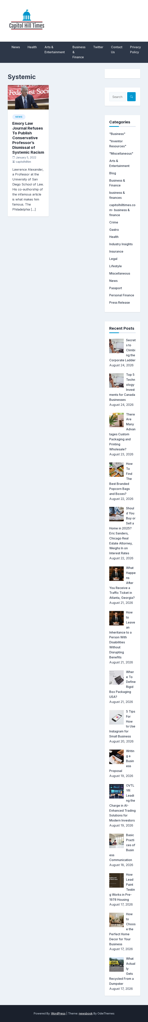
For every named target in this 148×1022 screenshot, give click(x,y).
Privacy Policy (135, 49)
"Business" (117, 134)
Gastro (114, 230)
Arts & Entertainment (55, 49)
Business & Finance (78, 52)
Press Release (119, 302)
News (16, 47)
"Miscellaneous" (121, 153)
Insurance (116, 251)
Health (32, 47)
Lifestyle (115, 266)
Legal (113, 259)
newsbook (86, 1013)
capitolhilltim (23, 161)
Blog (112, 173)
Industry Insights (121, 244)
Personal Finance (121, 295)
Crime (113, 222)
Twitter (98, 47)
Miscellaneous (119, 273)
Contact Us (116, 49)
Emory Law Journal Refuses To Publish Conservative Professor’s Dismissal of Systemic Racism (28, 138)
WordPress (58, 1013)
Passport (115, 288)
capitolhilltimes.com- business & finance (122, 210)
